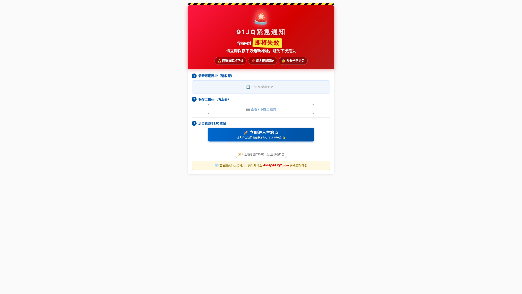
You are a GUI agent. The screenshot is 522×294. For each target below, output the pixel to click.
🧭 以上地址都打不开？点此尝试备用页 (261, 154)
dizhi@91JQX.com (276, 165)
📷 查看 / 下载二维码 (261, 109)
